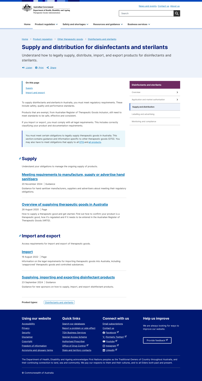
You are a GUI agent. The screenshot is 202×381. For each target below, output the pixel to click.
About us (175, 6)
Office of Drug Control (74, 345)
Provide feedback (156, 341)
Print (41, 67)
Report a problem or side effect (78, 328)
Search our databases (73, 323)
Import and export (35, 92)
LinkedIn (111, 350)
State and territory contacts (76, 350)
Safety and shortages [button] (74, 24)
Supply (29, 88)
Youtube (111, 341)
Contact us (163, 6)
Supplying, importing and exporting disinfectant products (68, 277)
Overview (136, 92)
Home (27, 24)
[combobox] (149, 13)
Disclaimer (27, 337)
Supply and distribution (143, 107)
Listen (28, 67)
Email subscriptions (113, 323)
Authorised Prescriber (73, 341)
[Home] (46, 9)
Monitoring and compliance (144, 121)
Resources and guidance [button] (106, 24)
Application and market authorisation (148, 99)
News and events (148, 6)
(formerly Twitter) (115, 337)
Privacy (26, 328)
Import (27, 252)
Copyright (27, 341)
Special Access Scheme (74, 337)
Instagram (111, 345)
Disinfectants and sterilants (102, 39)
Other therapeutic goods (70, 39)
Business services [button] (137, 24)
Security (26, 332)
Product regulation (42, 39)
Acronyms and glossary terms (37, 350)
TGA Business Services (74, 332)
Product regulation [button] (45, 24)
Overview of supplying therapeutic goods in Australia (65, 204)
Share (53, 67)
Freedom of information (34, 345)
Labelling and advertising (143, 114)
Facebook (111, 332)
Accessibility (28, 323)
